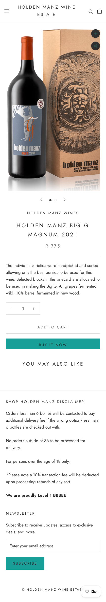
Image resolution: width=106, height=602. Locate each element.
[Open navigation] (6, 11)
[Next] (65, 200)
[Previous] (41, 200)
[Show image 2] (55, 200)
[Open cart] (99, 11)
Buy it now (53, 345)
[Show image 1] (50, 200)
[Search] (90, 11)
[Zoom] (95, 33)
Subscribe (25, 563)
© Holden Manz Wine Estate (53, 589)
